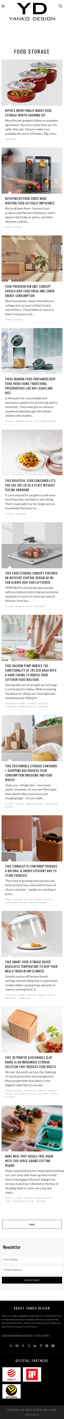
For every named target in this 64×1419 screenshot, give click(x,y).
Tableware (10, 139)
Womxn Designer (37, 902)
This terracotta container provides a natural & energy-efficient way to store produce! (31, 871)
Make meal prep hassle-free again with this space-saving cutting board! (29, 1161)
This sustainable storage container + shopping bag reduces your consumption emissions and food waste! (31, 773)
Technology (24, 998)
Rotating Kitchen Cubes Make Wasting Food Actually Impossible (30, 200)
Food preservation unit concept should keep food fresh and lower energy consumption (29, 291)
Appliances (11, 703)
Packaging (11, 706)
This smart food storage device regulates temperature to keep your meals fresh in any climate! (31, 966)
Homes (8, 227)
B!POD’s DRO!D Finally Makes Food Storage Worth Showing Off (28, 112)
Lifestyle (43, 703)
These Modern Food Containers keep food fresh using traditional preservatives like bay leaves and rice (30, 386)
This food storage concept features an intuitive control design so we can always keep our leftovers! (31, 578)
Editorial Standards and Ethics (17, 1335)
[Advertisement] (32, 35)
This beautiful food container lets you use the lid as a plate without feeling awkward (30, 485)
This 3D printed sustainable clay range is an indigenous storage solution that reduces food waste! (30, 1062)
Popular (20, 803)
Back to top (31, 1414)
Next (32, 1224)
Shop (7, 1201)
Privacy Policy (42, 1335)
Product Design (24, 421)
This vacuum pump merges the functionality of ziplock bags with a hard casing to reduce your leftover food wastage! (30, 672)
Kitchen (18, 227)
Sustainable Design (45, 421)
